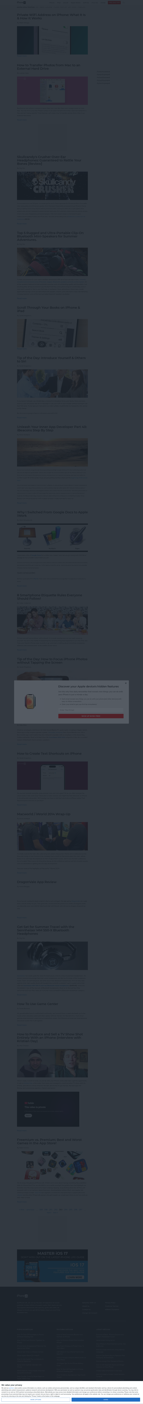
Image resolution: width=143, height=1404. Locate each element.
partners (11, 1388)
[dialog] (71, 1392)
